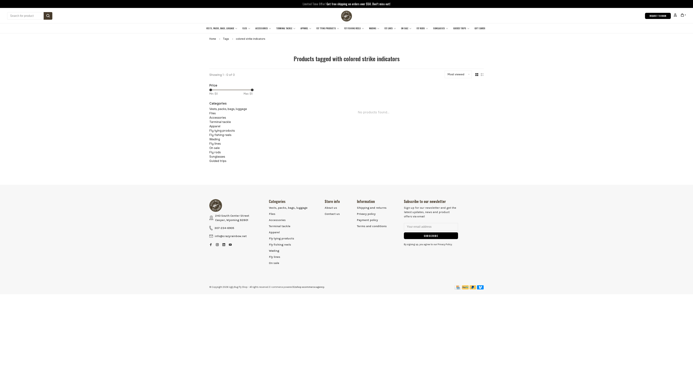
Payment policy (367, 220)
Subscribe (431, 236)
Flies (244, 28)
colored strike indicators (250, 38)
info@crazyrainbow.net (231, 236)
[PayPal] (465, 288)
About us (331, 207)
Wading (372, 28)
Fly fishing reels (352, 28)
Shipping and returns (372, 207)
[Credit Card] (458, 288)
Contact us (332, 214)
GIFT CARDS (479, 28)
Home (212, 38)
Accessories (261, 28)
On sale (404, 28)
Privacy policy (366, 214)
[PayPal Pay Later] (473, 288)
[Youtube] (230, 245)
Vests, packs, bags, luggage (220, 28)
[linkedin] (223, 245)
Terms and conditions (372, 226)
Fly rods (421, 28)
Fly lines (388, 28)
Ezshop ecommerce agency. (309, 287)
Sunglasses (439, 28)
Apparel (304, 28)
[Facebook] (210, 245)
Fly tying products (326, 28)
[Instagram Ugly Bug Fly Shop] (217, 245)
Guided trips (459, 28)
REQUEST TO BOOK (658, 15)
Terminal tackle (284, 28)
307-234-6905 (224, 228)
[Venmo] (480, 288)
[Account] (676, 15)
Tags (226, 38)
